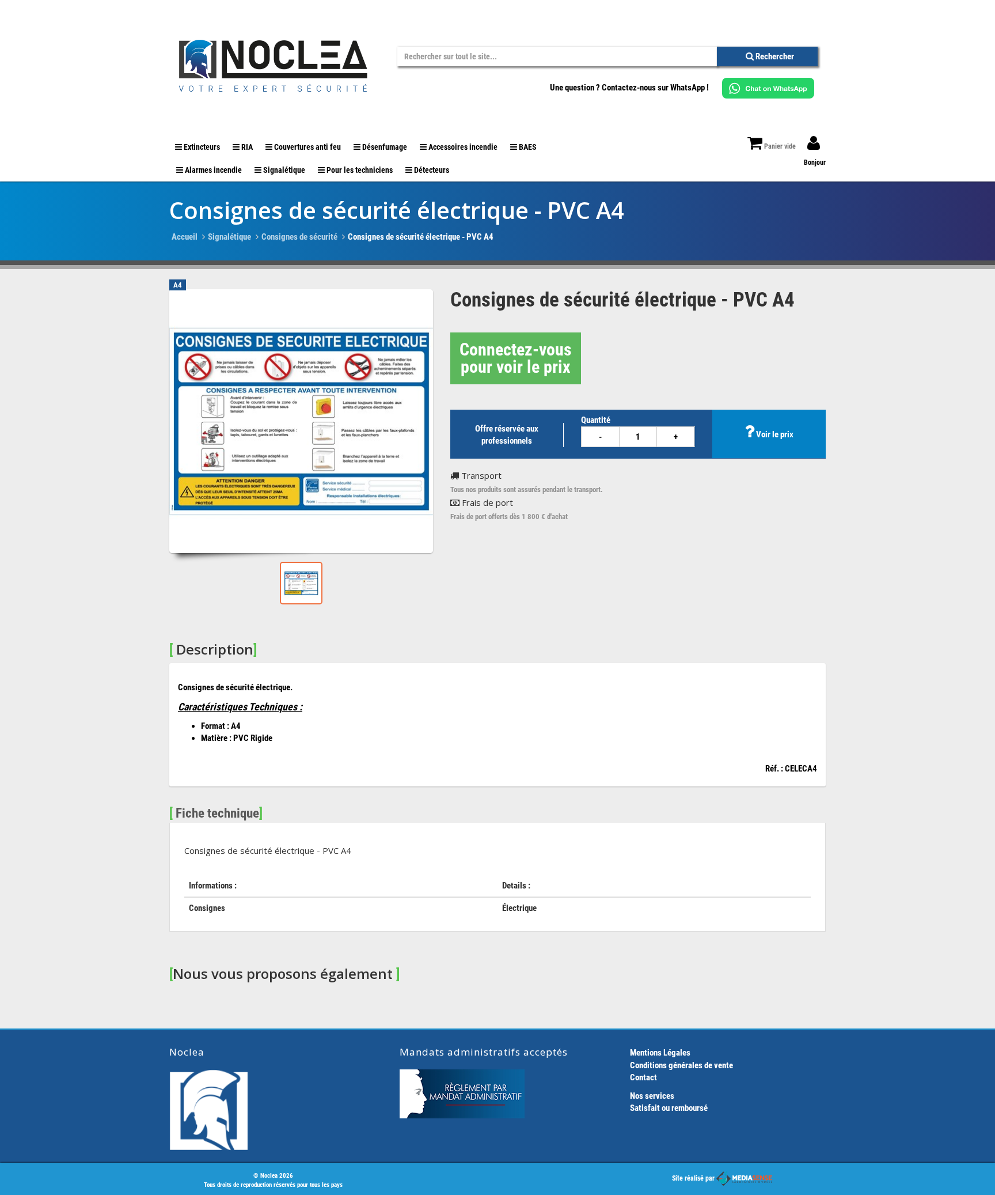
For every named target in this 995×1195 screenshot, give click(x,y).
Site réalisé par (694, 1178)
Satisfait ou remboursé (669, 1108)
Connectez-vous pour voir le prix (515, 358)
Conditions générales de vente (681, 1065)
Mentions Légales (660, 1052)
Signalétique (229, 237)
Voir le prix (773, 434)
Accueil (185, 237)
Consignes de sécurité (299, 237)
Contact (643, 1077)
